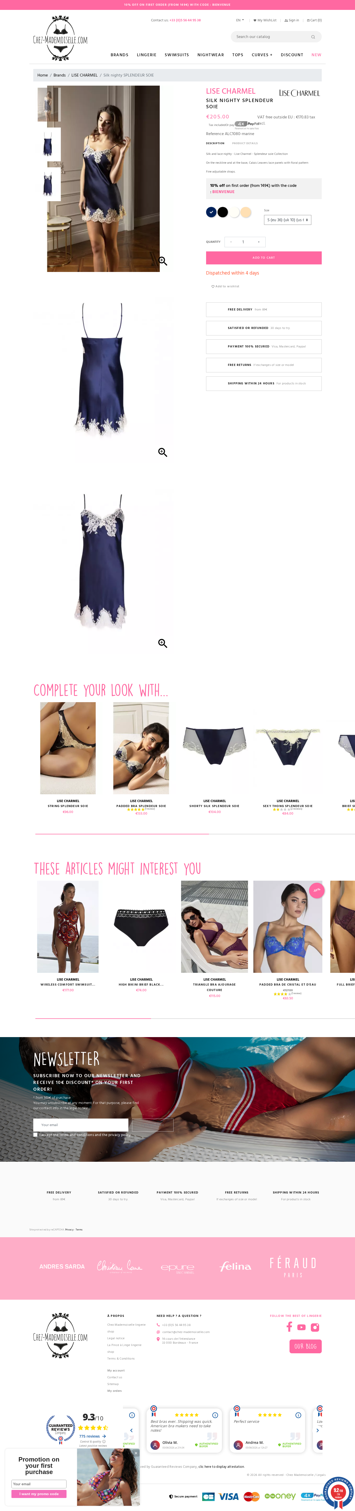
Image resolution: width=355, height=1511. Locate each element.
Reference (215, 134)
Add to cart (264, 258)
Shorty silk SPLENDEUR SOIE (214, 806)
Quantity (213, 242)
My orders (114, 1391)
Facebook (289, 1327)
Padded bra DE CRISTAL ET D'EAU (287, 984)
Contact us (114, 1377)
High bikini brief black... (141, 984)
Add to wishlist (226, 286)
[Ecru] (234, 216)
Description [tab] (215, 143)
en (238, 20)
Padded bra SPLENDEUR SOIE (141, 806)
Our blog (305, 1346)
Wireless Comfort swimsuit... (68, 984)
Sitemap (113, 1384)
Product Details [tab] (245, 143)
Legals (321, 1475)
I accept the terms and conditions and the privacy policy (85, 1135)
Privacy (69, 1229)
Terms (79, 1229)
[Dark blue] (211, 216)
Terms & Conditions (121, 1358)
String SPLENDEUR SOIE (68, 806)
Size (266, 210)
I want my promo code (39, 1494)
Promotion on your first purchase (39, 1465)
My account (116, 1370)
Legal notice (116, 1338)
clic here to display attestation (221, 1467)
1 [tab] (93, 1018)
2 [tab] (209, 1018)
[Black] (223, 216)
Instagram (315, 1327)
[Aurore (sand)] (245, 216)
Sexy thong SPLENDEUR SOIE (288, 806)
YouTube (301, 1327)
